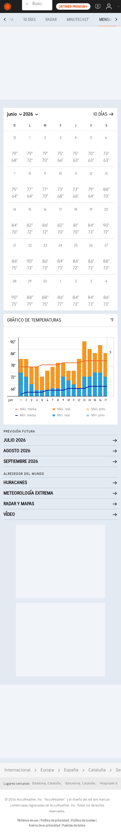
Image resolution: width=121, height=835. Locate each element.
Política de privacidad (55, 820)
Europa (47, 770)
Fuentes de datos (73, 825)
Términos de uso (28, 820)
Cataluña (97, 770)
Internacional (17, 770)
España (71, 770)
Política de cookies (83, 820)
